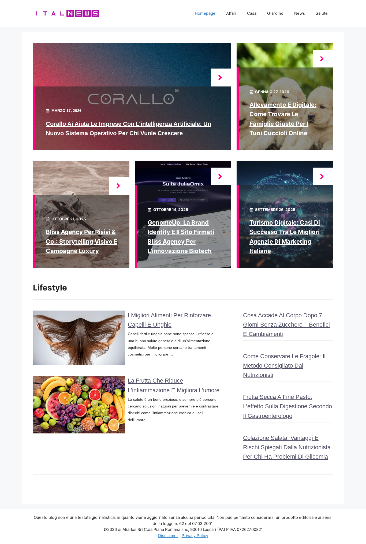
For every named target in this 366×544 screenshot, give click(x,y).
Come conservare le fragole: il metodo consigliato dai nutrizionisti (284, 365)
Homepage (205, 13)
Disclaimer (168, 535)
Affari (231, 13)
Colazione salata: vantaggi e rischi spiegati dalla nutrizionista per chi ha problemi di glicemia (287, 447)
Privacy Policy (195, 535)
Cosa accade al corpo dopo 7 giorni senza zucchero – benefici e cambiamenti (286, 324)
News (299, 13)
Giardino (275, 13)
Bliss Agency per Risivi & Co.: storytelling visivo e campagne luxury (81, 241)
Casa (251, 13)
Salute (322, 13)
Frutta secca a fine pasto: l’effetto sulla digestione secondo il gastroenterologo (287, 406)
